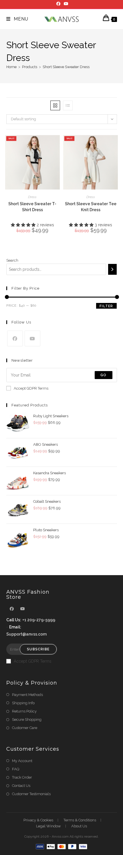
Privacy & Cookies (38, 820)
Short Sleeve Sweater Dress (66, 67)
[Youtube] (65, 3)
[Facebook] (58, 3)
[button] (24, 225)
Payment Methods (27, 695)
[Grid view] (55, 105)
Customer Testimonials (31, 794)
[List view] (68, 105)
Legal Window (48, 826)
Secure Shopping (26, 719)
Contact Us (21, 785)
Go (103, 375)
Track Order (22, 777)
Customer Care (24, 728)
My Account (22, 761)
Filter (106, 306)
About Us (79, 826)
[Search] (112, 269)
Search (12, 260)
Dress (32, 197)
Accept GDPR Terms (31, 388)
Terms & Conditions (80, 820)
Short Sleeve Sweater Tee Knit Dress (90, 206)
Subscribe (38, 649)
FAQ (15, 769)
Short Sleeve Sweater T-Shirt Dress (32, 206)
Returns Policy (24, 711)
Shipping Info (23, 703)
